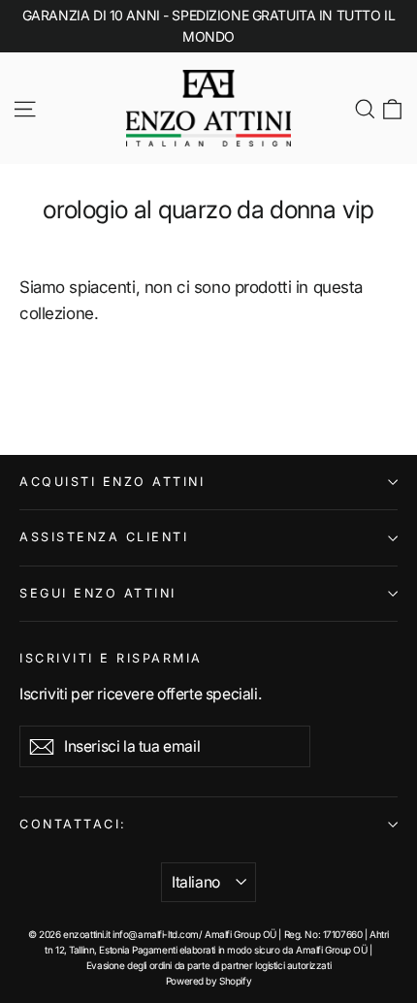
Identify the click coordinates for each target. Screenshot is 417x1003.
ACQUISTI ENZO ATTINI (112, 481)
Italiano (196, 882)
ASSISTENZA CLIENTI (103, 537)
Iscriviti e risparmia (111, 658)
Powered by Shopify (208, 981)
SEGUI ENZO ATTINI (97, 593)
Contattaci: (73, 824)
